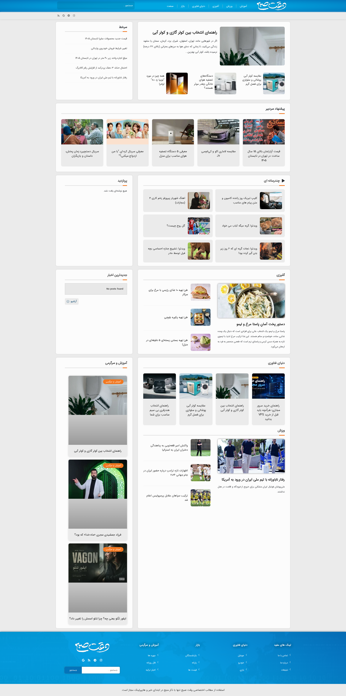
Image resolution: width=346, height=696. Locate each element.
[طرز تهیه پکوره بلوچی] (200, 325)
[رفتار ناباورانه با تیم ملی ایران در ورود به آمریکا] (251, 456)
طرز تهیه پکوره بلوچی (176, 317)
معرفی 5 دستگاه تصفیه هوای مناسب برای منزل (173, 153)
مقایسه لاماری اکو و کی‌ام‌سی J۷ (218, 153)
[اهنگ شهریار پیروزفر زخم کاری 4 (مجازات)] (199, 200)
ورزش (229, 6)
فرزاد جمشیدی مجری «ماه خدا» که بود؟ (97, 534)
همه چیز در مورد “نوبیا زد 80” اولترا (155, 80)
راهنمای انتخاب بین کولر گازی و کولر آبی (185, 32)
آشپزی (215, 6)
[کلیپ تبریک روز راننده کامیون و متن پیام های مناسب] (271, 200)
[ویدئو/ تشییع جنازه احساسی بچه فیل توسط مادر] (199, 251)
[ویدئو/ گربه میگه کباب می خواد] (271, 225)
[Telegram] (68, 15)
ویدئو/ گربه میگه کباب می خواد (239, 226)
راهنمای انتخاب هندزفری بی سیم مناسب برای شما (160, 410)
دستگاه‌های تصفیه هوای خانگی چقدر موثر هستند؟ (203, 82)
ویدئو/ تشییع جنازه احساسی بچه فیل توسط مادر (166, 250)
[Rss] (58, 15)
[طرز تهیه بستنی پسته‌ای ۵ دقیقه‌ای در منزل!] (200, 350)
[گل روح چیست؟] (199, 225)
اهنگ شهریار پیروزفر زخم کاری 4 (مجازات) (167, 200)
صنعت (170, 6)
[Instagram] (74, 15)
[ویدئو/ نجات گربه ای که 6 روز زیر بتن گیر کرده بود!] (271, 251)
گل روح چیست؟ (176, 226)
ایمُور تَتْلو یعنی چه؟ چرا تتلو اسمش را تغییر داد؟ (97, 618)
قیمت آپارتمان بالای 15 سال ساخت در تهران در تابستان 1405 (264, 156)
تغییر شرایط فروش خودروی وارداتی (109, 48)
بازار (183, 6)
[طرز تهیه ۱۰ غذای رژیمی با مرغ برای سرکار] (200, 300)
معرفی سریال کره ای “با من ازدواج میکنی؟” (128, 153)
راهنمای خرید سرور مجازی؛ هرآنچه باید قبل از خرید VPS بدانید (268, 412)
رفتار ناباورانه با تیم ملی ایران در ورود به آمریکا (103, 78)
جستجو (73, 670)
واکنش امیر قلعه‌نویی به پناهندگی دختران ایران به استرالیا (169, 447)
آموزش (243, 6)
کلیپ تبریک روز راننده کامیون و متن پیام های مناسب (239, 200)
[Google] (63, 15)
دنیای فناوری (198, 6)
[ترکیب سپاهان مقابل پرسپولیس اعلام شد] (200, 506)
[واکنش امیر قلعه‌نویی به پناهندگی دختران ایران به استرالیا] (200, 455)
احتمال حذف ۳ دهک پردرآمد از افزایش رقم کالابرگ (101, 68)
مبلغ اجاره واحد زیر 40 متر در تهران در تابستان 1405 (101, 58)
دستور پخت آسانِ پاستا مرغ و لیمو (261, 324)
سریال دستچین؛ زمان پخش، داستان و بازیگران (82, 153)
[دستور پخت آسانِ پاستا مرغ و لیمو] (251, 300)
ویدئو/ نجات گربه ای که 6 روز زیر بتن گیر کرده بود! (238, 250)
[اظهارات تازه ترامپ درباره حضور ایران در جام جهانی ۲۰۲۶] (200, 481)
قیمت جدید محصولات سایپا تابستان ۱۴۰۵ (106, 39)
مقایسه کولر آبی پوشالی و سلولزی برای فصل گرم (251, 80)
